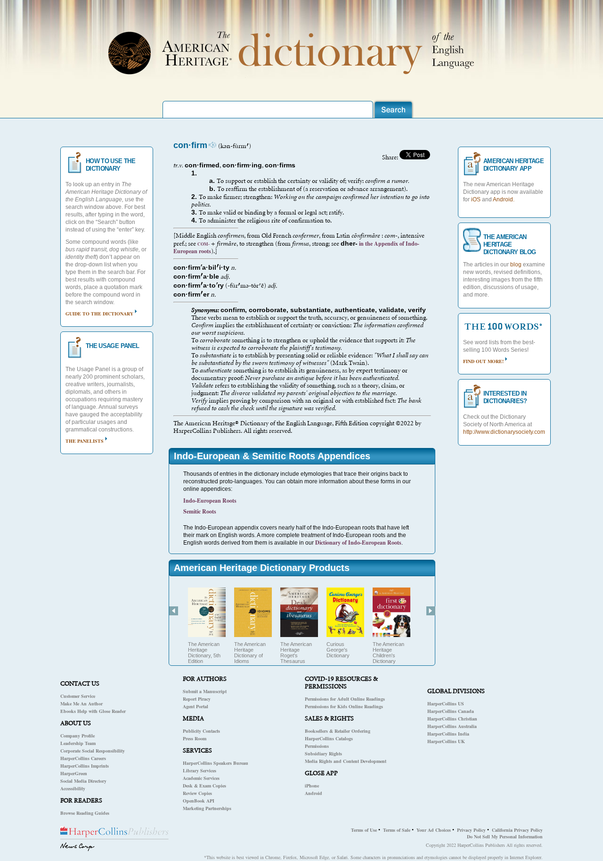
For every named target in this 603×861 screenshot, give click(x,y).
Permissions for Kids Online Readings (344, 706)
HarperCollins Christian (452, 718)
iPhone (312, 785)
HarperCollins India (448, 733)
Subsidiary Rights (323, 753)
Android (313, 793)
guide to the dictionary (99, 313)
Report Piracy (197, 698)
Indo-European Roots (209, 501)
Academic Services (201, 778)
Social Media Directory (83, 781)
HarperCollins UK (446, 741)
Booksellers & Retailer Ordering (337, 731)
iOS (476, 199)
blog (516, 264)
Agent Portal (195, 706)
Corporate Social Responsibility (92, 750)
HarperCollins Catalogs (329, 738)
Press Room (194, 738)
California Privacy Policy (517, 830)
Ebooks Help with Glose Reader (93, 711)
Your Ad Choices (433, 830)
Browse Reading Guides (84, 813)
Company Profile (77, 735)
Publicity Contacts (201, 731)
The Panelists (84, 441)
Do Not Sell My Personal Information (505, 836)
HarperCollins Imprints (84, 765)
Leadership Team (78, 743)
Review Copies (197, 793)
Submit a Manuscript (205, 691)
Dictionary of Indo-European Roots (358, 542)
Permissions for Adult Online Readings (345, 698)
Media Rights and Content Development (345, 761)
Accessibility (72, 788)
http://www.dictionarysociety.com (504, 432)
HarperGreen (73, 773)
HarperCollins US (445, 703)
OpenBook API (198, 800)
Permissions (317, 746)
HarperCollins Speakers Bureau (215, 763)
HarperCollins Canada (450, 711)
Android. (503, 199)
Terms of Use (364, 830)
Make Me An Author (81, 703)
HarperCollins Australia (452, 726)
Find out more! (483, 361)
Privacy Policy (471, 830)
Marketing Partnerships (207, 808)
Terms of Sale (396, 830)
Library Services (199, 770)
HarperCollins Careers (83, 758)
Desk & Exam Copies (204, 785)
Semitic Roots (199, 511)
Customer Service (77, 696)
